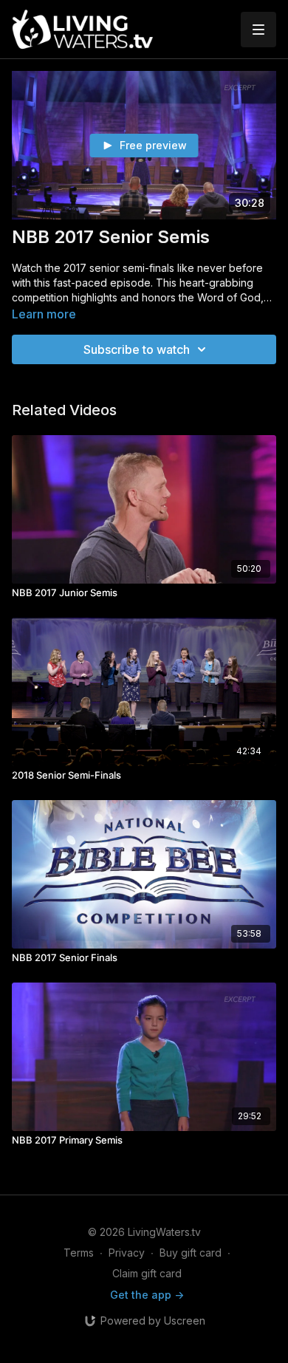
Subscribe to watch (136, 349)
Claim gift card (147, 1273)
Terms (79, 1252)
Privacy (127, 1252)
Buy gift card (191, 1252)
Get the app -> (147, 1294)
